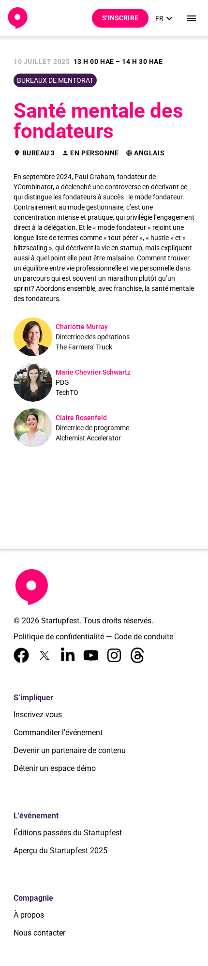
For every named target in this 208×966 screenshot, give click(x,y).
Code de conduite (143, 636)
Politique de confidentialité (59, 636)
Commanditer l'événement (58, 732)
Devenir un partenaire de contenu (70, 750)
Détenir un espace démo (55, 768)
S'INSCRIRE (120, 18)
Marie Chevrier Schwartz (93, 372)
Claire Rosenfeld (81, 418)
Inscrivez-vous (38, 714)
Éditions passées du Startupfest (68, 832)
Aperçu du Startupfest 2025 (60, 850)
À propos (29, 915)
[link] (165, 18)
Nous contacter (39, 932)
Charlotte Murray (82, 327)
